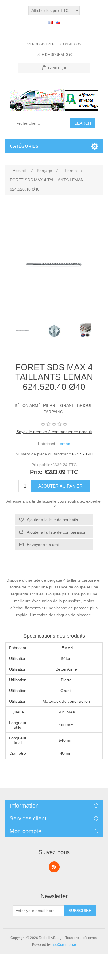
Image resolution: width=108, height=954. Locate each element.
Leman (64, 443)
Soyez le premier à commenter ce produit (54, 431)
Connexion (71, 44)
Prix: (36, 472)
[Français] (50, 22)
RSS (54, 866)
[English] (57, 22)
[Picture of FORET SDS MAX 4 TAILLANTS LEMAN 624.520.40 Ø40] (22, 330)
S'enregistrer (41, 44)
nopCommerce (64, 945)
